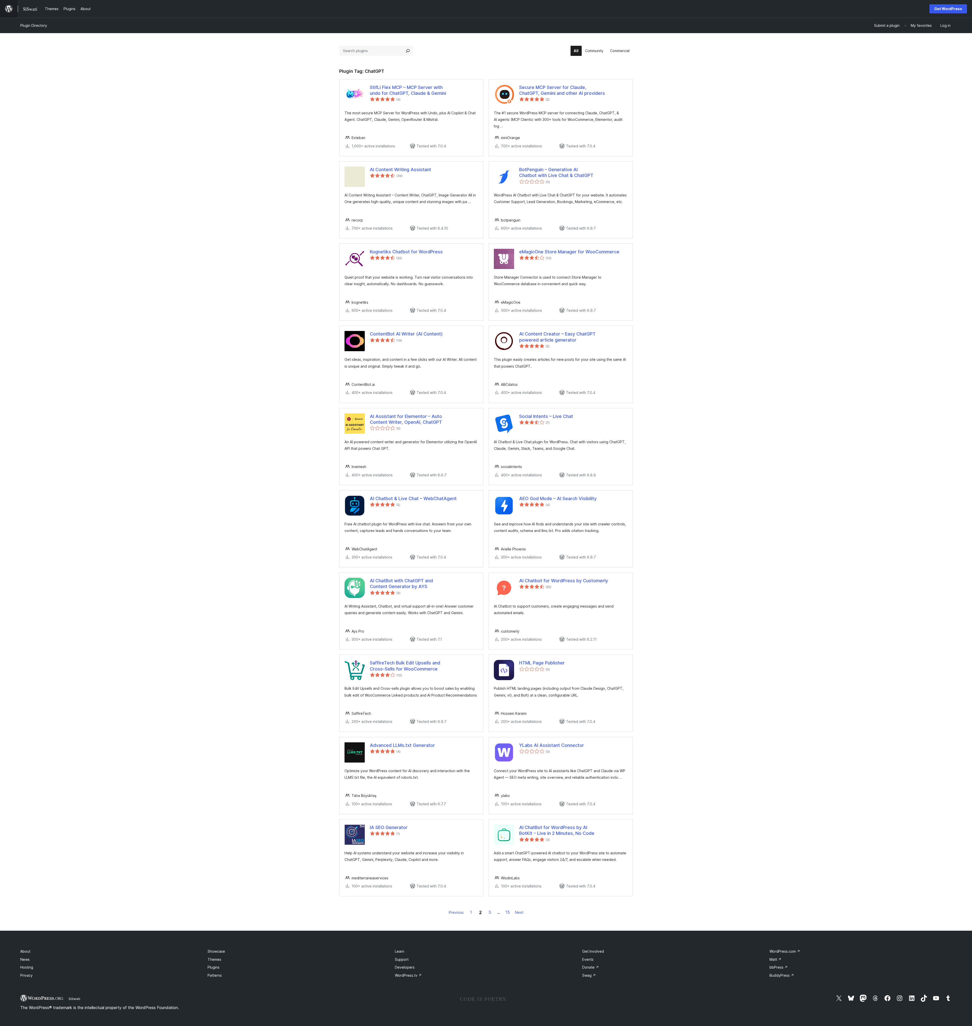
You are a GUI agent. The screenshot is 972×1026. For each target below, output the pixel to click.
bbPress (779, 967)
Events (588, 959)
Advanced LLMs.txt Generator (402, 745)
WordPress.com (785, 951)
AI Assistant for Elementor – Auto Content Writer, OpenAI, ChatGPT (406, 419)
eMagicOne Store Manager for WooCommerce (569, 251)
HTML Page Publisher (542, 662)
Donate (590, 967)
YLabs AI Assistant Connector (551, 745)
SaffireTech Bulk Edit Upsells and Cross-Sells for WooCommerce (405, 665)
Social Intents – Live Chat (546, 416)
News (25, 959)
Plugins (213, 967)
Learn (399, 951)
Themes (214, 959)
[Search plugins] (408, 51)
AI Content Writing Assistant (400, 169)
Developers (405, 967)
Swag (589, 975)
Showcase (216, 951)
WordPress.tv (408, 975)
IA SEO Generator (389, 827)
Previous (456, 912)
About (25, 951)
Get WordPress (948, 9)
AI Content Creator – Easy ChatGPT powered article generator (557, 336)
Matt (775, 959)
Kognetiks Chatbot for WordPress (406, 251)
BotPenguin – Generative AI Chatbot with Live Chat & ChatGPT (556, 172)
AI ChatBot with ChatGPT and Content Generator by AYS (401, 583)
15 (507, 912)
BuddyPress (782, 975)
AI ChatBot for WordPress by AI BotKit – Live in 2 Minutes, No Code (556, 830)
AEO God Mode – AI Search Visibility (558, 498)
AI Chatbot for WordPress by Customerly (563, 580)
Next (519, 912)
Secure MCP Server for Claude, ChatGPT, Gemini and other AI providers (562, 90)
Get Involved (593, 951)
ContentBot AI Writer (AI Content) (406, 334)
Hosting (26, 967)
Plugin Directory (33, 25)
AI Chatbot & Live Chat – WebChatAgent (413, 498)
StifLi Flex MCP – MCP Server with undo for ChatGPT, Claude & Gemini (408, 90)
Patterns (215, 975)
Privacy (26, 975)
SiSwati (74, 999)
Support (402, 959)
